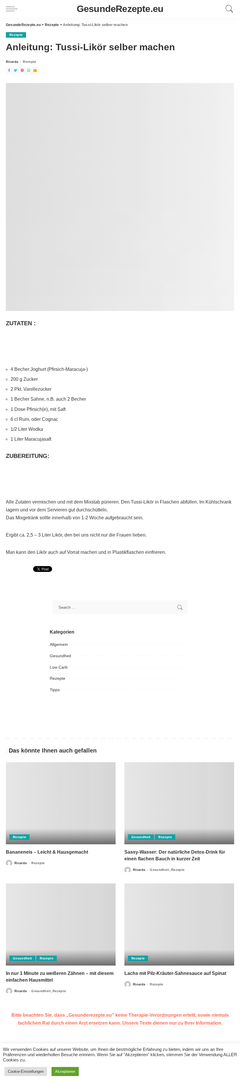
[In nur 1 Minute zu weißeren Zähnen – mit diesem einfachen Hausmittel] (61, 924)
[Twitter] (15, 70)
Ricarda (12, 61)
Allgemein (59, 644)
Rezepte (16, 35)
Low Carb (59, 667)
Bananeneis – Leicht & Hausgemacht (47, 852)
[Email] (35, 70)
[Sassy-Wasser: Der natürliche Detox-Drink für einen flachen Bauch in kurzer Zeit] (179, 803)
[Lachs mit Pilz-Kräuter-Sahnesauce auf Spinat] (179, 924)
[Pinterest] (22, 70)
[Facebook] (9, 70)
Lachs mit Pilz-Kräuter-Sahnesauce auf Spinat (175, 973)
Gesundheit (60, 655)
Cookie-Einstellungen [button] (26, 1071)
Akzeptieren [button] (65, 1071)
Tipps (55, 689)
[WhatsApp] (28, 70)
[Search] (228, 9)
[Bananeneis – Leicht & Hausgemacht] (61, 803)
